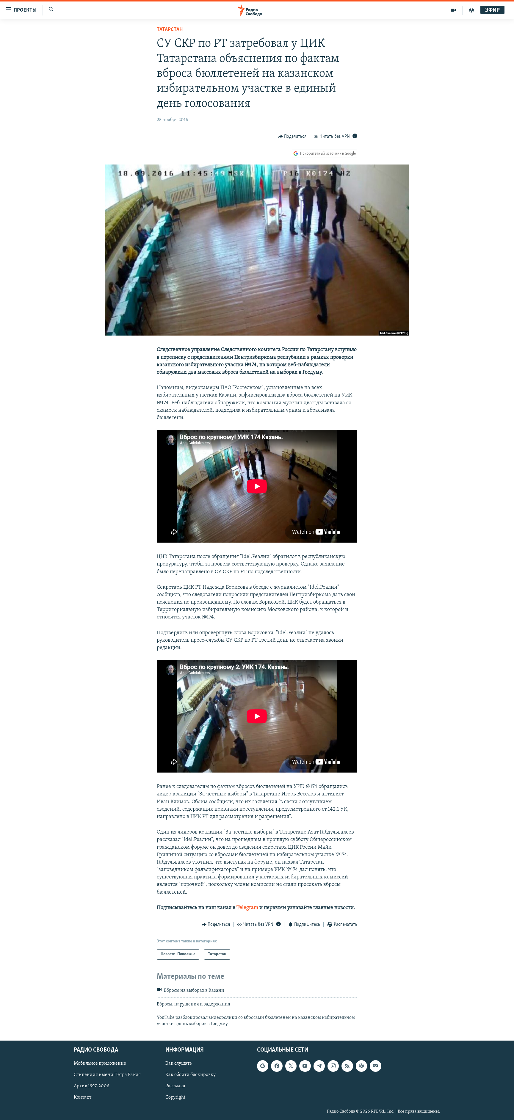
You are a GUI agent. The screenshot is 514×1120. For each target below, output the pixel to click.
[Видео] (453, 10)
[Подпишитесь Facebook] (276, 1066)
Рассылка (175, 1086)
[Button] (292, 136)
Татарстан (170, 29)
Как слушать (178, 1063)
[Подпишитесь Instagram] (333, 1066)
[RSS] (347, 1066)
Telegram (247, 908)
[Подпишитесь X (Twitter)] (291, 1066)
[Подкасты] (361, 1066)
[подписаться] (375, 1066)
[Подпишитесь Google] (262, 1066)
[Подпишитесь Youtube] (305, 1066)
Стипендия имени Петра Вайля (107, 1074)
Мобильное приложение (100, 1063)
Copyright (175, 1097)
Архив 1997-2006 (91, 1086)
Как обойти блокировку (190, 1074)
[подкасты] (471, 10)
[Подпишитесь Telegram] (319, 1066)
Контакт (82, 1097)
